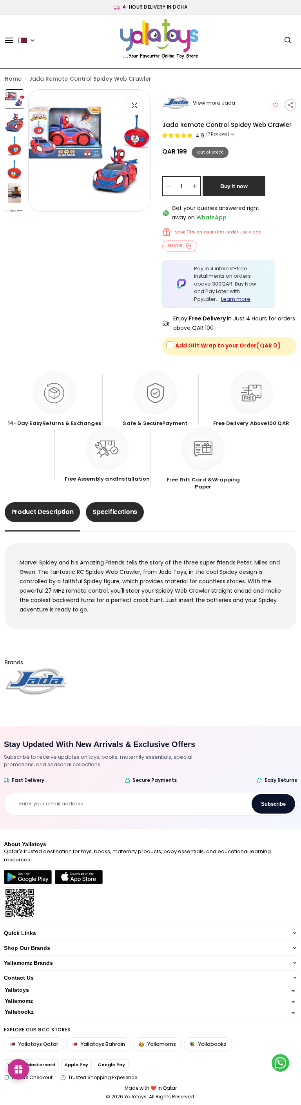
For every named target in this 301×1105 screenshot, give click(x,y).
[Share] (290, 105)
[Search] (287, 40)
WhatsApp (211, 217)
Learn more (235, 299)
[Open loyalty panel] (18, 1069)
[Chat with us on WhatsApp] (280, 1063)
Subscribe (273, 804)
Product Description (42, 511)
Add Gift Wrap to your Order (228, 345)
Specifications (114, 511)
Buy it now (234, 186)
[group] (89, 150)
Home (13, 79)
